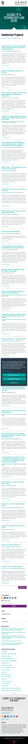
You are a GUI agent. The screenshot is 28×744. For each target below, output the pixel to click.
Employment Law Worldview (6, 656)
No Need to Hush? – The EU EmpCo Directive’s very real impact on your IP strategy (13, 167)
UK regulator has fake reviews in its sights (11, 566)
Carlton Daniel (5, 51)
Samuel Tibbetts (12, 233)
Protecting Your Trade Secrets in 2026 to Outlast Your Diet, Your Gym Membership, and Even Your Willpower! (14, 315)
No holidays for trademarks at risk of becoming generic (13, 526)
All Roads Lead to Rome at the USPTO (10, 545)
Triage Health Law (4, 685)
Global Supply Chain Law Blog (6, 665)
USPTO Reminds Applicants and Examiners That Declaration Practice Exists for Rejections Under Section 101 (13, 388)
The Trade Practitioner (5, 683)
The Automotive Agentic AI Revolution (10, 231)
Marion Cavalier (5, 529)
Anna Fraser (8, 122)
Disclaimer (7, 719)
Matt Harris (11, 214)
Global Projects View (5, 663)
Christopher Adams (6, 121)
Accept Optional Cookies (14, 378)
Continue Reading (6, 65)
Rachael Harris (19, 319)
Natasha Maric (5, 74)
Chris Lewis (11, 98)
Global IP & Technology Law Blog (7, 658)
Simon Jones (5, 214)
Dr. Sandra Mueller (6, 170)
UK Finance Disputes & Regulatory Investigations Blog (11, 688)
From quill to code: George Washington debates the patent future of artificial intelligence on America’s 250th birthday (14, 117)
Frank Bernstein (19, 121)
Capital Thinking (4, 651)
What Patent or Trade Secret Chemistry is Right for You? (13, 504)
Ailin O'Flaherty (16, 568)
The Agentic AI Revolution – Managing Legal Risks (13, 339)
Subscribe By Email (6, 600)
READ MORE (19, 733)
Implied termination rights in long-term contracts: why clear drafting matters (13, 211)
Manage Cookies (14, 382)
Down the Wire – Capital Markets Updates (9, 654)
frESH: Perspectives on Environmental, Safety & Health (11, 690)
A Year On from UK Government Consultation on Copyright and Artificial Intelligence (12, 292)
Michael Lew (5, 392)
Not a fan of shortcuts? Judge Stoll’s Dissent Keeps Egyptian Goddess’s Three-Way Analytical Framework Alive (13, 94)
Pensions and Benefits (5, 670)
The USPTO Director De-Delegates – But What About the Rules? (12, 482)
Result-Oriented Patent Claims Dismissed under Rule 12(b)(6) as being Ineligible (12, 270)
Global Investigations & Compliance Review (9, 660)
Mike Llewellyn (10, 295)
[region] (14, 372)
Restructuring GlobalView (6, 674)
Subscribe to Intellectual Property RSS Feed (12, 38)
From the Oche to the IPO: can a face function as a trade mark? (14, 189)
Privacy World (3, 672)
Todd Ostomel (5, 507)
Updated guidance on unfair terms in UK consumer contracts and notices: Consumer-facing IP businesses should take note (14, 47)
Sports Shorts (4, 679)
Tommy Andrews (13, 121)
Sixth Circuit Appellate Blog (6, 676)
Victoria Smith (18, 414)
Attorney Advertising (5, 713)
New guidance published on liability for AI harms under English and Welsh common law (13, 633)
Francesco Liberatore (6, 147)
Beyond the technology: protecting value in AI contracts (12, 71)
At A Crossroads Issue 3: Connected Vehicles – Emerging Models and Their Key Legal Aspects (13, 246)
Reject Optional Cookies (14, 375)
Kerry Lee (15, 192)
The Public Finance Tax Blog (6, 681)
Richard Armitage (22, 295)
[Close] (25, 359)
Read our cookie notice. (7, 371)
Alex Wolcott (5, 98)
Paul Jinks (11, 51)
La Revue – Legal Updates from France (8, 667)
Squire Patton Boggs (21, 3)
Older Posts (22, 587)
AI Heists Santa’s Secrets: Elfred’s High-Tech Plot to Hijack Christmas (13, 411)
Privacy (2, 719)
